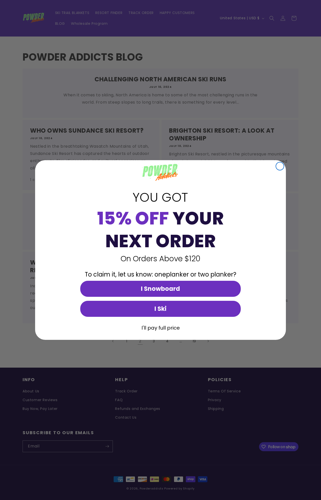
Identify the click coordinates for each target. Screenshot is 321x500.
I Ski (160, 309)
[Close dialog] (280, 166)
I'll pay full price (160, 327)
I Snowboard (160, 289)
